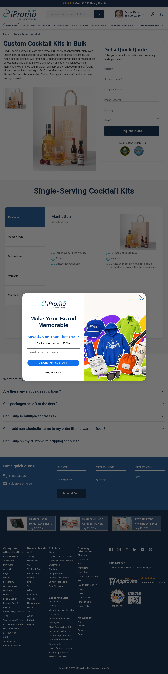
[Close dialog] (141, 297)
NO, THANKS (53, 373)
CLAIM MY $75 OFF (53, 362)
